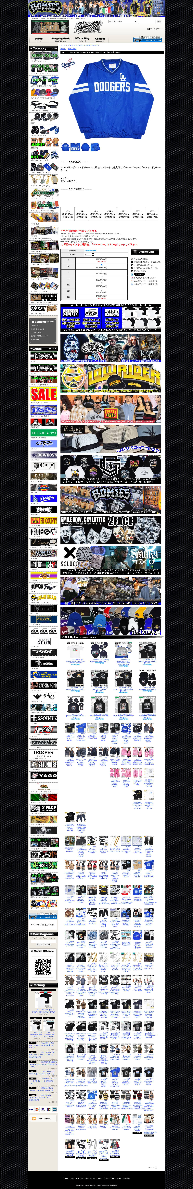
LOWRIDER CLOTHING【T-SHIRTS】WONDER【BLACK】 (69, 827)
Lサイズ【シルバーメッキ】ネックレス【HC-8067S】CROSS (92, 1153)
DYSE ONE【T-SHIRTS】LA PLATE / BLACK (70, 737)
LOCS (33, 592)
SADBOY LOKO (37, 690)
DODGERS (35, 504)
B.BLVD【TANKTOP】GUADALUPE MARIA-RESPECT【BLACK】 (123, 716)
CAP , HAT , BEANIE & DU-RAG (43, 98)
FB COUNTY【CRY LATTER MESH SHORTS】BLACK (92, 761)
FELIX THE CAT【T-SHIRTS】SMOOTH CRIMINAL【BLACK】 (123, 689)
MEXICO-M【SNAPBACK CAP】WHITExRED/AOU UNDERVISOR (126, 901)
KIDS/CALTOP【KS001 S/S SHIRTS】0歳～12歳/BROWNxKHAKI (81, 1083)
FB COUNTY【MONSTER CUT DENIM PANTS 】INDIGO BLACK (149, 851)
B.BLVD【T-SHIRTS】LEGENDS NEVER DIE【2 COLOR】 (126, 1035)
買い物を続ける (140, 271)
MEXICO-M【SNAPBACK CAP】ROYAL (137, 899)
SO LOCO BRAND (37, 712)
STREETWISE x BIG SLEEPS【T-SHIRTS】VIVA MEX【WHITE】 (149, 1014)
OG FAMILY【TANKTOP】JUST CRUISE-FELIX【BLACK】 (81, 967)
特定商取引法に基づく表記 (91, 1179)
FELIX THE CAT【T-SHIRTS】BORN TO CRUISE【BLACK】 (147, 661)
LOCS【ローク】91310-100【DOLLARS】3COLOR (92, 850)
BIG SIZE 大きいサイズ (39, 385)
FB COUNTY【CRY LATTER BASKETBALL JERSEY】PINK (126, 761)
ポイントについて (37, 329)
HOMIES (34, 559)
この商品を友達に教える (143, 265)
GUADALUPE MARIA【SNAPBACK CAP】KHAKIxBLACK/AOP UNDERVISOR (149, 1130)
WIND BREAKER (92, 45)
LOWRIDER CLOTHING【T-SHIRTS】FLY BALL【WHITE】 (149, 805)
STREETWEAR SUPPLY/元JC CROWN (41, 735)
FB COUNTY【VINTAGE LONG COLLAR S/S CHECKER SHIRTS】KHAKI (92, 990)
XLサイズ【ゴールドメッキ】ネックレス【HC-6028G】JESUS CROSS (92, 967)
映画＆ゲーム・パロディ (40, 897)
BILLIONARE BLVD (38, 438)
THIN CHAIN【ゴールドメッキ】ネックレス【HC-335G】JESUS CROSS (126, 967)
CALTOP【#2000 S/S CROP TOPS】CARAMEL (126, 1057)
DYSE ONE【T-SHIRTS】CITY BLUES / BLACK (149, 1081)
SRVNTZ (34, 723)
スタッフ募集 (36, 333)
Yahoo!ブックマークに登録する (146, 281)
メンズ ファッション (38, 61)
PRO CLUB (35, 646)
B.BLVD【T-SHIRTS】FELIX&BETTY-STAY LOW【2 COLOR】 (115, 1035)
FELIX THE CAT (37, 537)
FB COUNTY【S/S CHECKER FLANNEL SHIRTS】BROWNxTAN (69, 874)
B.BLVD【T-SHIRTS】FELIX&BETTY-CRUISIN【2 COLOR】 (104, 1035)
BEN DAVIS (35, 427)
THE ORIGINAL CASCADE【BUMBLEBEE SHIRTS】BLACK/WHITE (115, 1104)
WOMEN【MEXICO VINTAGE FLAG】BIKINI (81, 1127)
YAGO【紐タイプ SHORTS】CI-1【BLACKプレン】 (69, 1013)
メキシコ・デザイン (38, 802)
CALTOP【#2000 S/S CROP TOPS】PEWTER (149, 1057)
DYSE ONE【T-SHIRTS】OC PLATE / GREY (92, 736)
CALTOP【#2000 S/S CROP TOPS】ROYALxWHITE (115, 1057)
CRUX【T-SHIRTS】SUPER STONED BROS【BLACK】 (81, 944)
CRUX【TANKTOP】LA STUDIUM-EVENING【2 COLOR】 (126, 922)
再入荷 (33, 374)
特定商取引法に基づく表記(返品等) (147, 262)
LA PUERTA (35, 326)
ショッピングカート (147, 39)
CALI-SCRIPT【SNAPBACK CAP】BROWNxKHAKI (70, 922)
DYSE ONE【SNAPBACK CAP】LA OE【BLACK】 (137, 737)
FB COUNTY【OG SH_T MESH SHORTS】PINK (137, 782)
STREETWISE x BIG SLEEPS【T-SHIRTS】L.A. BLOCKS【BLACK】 (115, 1014)
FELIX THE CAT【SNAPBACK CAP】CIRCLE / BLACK (75, 716)
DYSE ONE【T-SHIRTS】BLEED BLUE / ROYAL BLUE (149, 874)
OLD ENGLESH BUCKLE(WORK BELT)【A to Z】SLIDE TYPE (115, 922)
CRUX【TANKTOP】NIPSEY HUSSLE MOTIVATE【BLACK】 (137, 922)
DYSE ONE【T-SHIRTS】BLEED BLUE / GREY (69, 899)
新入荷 (33, 361)
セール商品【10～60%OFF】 (41, 403)
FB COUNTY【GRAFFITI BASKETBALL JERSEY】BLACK (69, 761)
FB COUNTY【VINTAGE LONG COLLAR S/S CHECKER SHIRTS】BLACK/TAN (70, 990)
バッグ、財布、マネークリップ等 (43, 173)
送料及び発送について (39, 336)
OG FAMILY (35, 614)
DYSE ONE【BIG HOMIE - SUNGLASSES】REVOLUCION (81, 1104)
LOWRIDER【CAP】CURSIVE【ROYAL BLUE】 (137, 945)
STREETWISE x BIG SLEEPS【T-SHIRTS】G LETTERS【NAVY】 (137, 1014)
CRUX (33, 471)
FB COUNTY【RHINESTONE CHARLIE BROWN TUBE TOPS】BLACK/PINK (70, 1129)
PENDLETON (36, 625)
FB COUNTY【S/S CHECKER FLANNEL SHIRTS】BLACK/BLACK (42, 1054)
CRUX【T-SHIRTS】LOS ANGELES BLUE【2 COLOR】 (148, 922)
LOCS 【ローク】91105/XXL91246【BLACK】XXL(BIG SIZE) (81, 1153)
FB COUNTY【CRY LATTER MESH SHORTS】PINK (115, 782)
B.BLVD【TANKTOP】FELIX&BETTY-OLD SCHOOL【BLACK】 (99, 716)
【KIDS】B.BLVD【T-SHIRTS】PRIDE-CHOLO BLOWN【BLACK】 (103, 1059)
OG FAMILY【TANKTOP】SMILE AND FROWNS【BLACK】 (69, 967)
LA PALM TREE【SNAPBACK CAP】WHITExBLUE (80, 922)
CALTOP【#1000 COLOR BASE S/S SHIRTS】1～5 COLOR (41, 1045)
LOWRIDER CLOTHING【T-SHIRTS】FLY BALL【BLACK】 (137, 805)
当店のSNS (35, 340)
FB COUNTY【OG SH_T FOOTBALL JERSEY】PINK (149, 761)
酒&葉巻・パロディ (38, 884)
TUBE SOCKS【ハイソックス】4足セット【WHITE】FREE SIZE (103, 1154)
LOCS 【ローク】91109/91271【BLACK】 (92, 921)
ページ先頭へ (152, 1168)
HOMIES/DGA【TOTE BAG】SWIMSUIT (126, 944)
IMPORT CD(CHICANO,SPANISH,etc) (41, 237)
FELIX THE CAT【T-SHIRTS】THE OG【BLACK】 (75, 688)
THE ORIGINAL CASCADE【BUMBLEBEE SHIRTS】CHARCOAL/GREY (126, 1104)
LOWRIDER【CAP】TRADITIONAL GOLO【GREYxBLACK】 (115, 901)
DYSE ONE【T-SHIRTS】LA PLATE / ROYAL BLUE (81, 737)
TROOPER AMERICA (38, 759)
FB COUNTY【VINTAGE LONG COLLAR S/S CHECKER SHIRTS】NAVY (81, 990)
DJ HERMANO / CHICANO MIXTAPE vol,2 (149, 966)
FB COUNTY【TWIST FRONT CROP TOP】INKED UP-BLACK (103, 874)
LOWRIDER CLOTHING (40, 603)
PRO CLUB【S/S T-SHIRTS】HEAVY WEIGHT (49, 1034)
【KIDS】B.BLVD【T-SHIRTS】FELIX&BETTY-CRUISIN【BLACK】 (92, 1059)
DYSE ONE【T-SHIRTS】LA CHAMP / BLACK (126, 874)
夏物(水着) (34, 148)
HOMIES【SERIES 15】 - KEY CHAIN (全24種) (126, 988)
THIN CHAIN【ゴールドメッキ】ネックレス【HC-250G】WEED (137, 967)
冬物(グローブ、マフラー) (40, 160)
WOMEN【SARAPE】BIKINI (104, 1126)
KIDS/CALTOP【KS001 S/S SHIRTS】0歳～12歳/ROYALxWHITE (70, 1083)
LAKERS (34, 581)
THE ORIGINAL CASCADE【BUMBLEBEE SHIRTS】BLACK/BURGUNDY (137, 1104)
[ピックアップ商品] (112, 637)
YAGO (33, 781)
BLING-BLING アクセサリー (41, 186)
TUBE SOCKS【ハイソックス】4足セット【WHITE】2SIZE (43, 1081)
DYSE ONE (35, 515)
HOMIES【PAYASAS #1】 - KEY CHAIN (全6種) (137, 988)
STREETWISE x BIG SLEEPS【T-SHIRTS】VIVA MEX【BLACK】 (104, 1014)
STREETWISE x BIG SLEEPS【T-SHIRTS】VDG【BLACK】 (126, 1014)
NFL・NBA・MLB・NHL (40, 908)
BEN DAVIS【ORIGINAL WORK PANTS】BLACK (104, 922)
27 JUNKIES (35, 770)
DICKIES (34, 493)
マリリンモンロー (37, 836)
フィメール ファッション (40, 74)
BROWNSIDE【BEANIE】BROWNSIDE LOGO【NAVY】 (100, 660)
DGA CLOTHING (37, 482)
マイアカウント (156, 29)
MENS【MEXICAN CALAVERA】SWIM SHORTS (115, 1153)
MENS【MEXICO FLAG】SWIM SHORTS (126, 1127)
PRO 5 (33, 636)
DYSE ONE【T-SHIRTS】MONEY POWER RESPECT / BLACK (115, 738)
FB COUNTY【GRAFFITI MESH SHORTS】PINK (126, 782)
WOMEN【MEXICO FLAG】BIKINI (92, 1126)
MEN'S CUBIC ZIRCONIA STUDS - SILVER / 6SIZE (137, 850)
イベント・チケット (38, 314)
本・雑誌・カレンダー (39, 292)
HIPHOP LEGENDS (38, 860)
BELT (32, 123)
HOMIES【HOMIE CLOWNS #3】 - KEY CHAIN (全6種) (149, 989)
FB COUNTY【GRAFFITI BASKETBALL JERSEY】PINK (137, 761)
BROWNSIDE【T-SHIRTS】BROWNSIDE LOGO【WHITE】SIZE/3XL (75, 661)
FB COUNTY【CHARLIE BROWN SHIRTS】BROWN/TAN (41, 1097)
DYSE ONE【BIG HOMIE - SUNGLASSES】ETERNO (70, 1104)
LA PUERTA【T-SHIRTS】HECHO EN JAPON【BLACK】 (92, 900)
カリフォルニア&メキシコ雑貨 (42, 211)
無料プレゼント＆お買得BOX (42, 303)
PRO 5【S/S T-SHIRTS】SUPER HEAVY (36, 1034)
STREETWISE (36, 748)
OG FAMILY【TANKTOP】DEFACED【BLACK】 (148, 944)
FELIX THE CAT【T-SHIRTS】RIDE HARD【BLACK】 (100, 689)
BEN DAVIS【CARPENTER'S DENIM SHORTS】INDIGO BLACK (81, 851)
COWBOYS (35, 460)
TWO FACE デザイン (38, 813)
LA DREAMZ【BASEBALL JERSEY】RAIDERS (103, 944)
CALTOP (34, 449)
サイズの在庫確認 (141, 259)
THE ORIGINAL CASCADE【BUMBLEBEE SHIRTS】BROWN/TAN (104, 1104)
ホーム (39, 39)
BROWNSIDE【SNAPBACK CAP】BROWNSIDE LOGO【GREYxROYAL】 (123, 662)
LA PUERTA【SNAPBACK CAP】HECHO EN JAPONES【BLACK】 (114, 990)
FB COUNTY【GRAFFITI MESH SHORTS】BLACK (104, 761)
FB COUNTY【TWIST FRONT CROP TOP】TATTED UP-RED (92, 874)
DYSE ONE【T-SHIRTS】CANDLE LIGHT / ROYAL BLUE (114, 1082)
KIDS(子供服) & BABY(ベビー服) (43, 86)
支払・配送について (60, 39)
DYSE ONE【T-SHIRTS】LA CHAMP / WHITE (138, 1128)
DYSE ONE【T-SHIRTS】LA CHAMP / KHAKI (138, 874)
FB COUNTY (35, 526)
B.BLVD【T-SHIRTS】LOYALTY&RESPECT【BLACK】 (149, 1035)
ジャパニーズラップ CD (40, 265)
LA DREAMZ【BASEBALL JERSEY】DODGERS (92, 944)
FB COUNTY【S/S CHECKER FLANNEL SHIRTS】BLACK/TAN (81, 1014)
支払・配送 (75, 1179)
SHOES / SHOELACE (38, 135)
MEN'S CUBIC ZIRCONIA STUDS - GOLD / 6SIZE (126, 850)
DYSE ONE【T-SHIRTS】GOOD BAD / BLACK (126, 1081)
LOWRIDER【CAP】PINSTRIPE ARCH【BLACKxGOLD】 (104, 901)
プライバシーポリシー (112, 1179)
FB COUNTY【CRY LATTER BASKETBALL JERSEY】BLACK (149, 737)
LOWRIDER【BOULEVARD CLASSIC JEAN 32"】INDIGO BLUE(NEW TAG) (81, 828)
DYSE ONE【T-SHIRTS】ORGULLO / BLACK (81, 899)
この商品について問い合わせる (146, 268)
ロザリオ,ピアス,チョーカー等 (42, 198)
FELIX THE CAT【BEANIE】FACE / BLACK (147, 688)
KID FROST (35, 570)
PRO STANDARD (37, 657)
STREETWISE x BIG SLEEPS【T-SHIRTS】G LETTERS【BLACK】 (92, 1014)
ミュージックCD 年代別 (40, 416)
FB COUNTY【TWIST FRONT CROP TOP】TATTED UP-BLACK (81, 874)
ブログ (82, 39)
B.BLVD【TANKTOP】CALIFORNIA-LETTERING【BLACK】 (148, 716)
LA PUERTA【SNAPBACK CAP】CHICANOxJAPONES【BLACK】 (104, 990)
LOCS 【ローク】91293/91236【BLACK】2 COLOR (103, 850)
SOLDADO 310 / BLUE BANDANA (69, 849)
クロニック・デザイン (39, 871)
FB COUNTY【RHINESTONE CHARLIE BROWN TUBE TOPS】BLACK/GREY (149, 1105)
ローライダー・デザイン (40, 849)
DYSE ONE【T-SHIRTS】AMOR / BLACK (104, 737)
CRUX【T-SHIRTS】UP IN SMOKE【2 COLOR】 (69, 943)
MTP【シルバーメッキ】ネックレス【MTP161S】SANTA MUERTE (104, 967)
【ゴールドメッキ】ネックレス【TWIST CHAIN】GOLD (115, 849)
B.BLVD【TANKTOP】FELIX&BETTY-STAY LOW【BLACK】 (70, 1058)
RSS (41, 1118)
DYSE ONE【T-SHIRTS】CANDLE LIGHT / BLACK (104, 1082)
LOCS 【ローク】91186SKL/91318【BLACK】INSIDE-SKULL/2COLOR (115, 945)
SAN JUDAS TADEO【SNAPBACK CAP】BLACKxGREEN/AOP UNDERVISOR (149, 900)
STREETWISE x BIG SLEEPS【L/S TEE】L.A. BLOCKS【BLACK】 (92, 1037)
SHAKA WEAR (36, 701)
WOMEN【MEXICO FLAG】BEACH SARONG (115, 1127)
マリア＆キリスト (37, 824)
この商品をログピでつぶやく (145, 278)
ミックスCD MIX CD (38, 252)
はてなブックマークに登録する (146, 284)
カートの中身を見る (43, 915)
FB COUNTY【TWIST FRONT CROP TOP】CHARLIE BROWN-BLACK (114, 876)
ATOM (47, 1118)
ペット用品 (35, 224)
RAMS (33, 679)
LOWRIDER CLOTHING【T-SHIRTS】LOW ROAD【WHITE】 (149, 783)
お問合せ (100, 39)
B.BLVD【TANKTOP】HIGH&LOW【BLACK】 (81, 1057)
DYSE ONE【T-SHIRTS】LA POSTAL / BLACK (138, 1081)
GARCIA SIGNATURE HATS (41, 548)
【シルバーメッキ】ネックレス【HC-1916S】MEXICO (115, 967)
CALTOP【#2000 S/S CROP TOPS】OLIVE (137, 1057)
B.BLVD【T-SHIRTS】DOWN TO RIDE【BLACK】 (137, 1035)
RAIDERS (34, 668)
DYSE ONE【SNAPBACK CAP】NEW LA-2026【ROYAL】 (92, 1104)
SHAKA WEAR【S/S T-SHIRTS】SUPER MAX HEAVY (43, 1011)
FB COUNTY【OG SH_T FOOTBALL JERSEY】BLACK (81, 761)
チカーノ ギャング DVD (40, 279)
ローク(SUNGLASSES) (39, 111)
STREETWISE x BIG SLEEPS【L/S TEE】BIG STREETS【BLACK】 (70, 1037)
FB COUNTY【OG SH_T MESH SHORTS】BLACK (115, 761)
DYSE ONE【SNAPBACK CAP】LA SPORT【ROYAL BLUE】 (126, 738)
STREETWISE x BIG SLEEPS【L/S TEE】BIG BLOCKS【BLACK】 (81, 1037)
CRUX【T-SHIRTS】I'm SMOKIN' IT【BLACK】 (70, 1153)
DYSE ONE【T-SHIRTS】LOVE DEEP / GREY (92, 1081)
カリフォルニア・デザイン (41, 792)
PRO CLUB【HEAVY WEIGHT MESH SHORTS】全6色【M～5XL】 (43, 1064)
